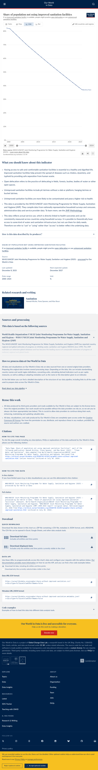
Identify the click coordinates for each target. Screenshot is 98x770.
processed (82, 259)
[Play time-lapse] (5, 146)
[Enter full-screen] (93, 153)
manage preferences (34, 759)
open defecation (61, 248)
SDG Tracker (7, 704)
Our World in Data (49, 4)
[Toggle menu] (4, 4)
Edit (84, 24)
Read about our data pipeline (13, 388)
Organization (55, 682)
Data (4, 682)
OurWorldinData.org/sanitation (12, 154)
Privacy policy (7, 749)
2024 (92, 145)
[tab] (8, 24)
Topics (4, 677)
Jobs (52, 698)
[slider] (17, 145)
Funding (53, 687)
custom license (76, 648)
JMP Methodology (73, 211)
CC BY (25, 154)
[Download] (83, 153)
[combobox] (93, 4)
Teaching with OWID (10, 709)
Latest (4, 699)
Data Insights (7, 687)
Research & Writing (9, 721)
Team (52, 693)
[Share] (88, 153)
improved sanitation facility (17, 248)
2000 (11, 145)
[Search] (93, 4)
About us (53, 677)
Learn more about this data (19, 152)
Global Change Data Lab (37, 643)
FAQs (90, 651)
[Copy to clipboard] (89, 449)
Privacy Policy (20, 759)
